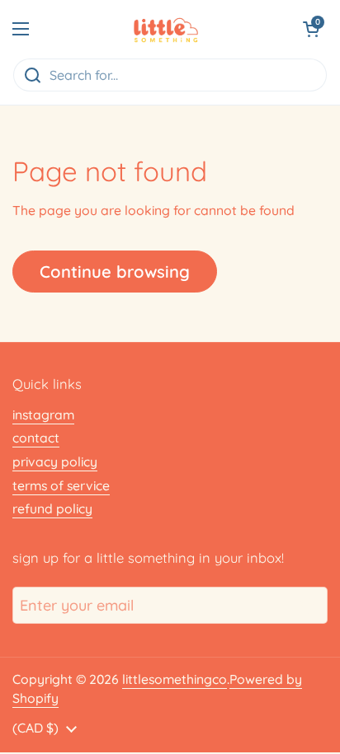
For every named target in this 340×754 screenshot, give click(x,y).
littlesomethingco (174, 679)
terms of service (61, 485)
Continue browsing (115, 271)
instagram (43, 414)
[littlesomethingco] (165, 28)
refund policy (52, 508)
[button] (311, 28)
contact (35, 437)
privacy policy (54, 461)
